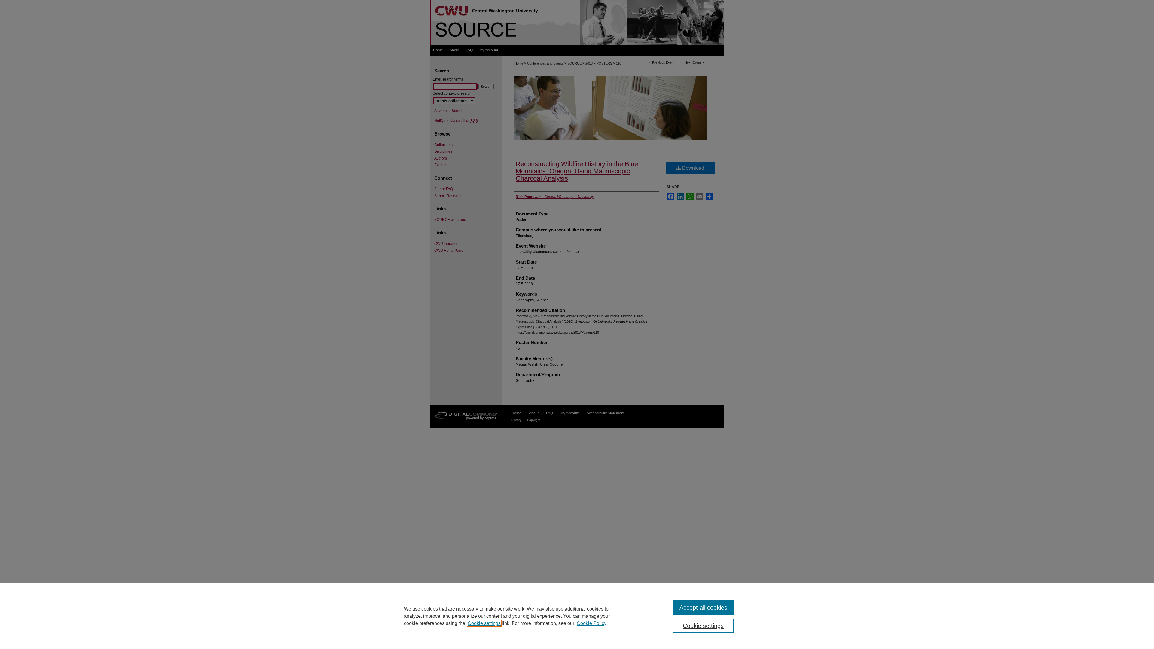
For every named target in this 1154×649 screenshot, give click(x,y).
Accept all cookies (703, 607)
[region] (577, 616)
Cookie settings (484, 623)
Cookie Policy (591, 623)
